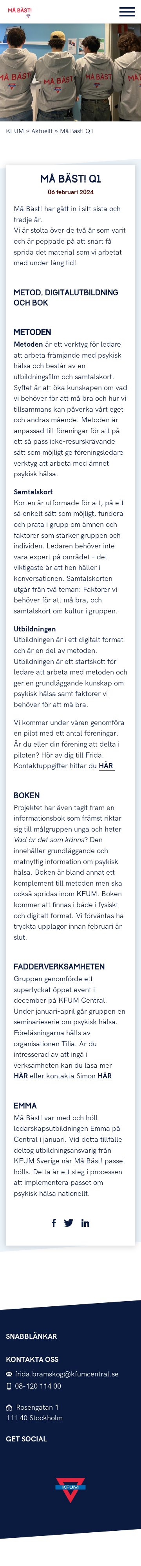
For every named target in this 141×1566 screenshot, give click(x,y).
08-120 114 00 (38, 1386)
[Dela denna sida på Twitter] (69, 1224)
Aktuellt (41, 131)
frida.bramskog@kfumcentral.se (67, 1374)
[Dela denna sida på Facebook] (54, 1224)
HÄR (107, 765)
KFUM (15, 131)
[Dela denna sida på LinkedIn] (85, 1224)
